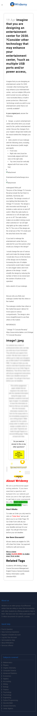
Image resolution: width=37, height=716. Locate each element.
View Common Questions (10, 632)
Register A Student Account (11, 635)
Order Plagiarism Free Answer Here (18, 455)
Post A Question (7, 629)
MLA (14, 576)
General (19, 571)
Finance (14, 571)
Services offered (7, 645)
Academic (9, 566)
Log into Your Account (9, 637)
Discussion (15, 568)
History (8, 574)
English (8, 571)
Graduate (26, 571)
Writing (19, 566)
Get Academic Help (8, 640)
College (24, 566)
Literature (9, 576)
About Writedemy (7, 643)
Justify (22, 574)
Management (24, 568)
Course (8, 568)
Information (15, 574)
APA (15, 566)
